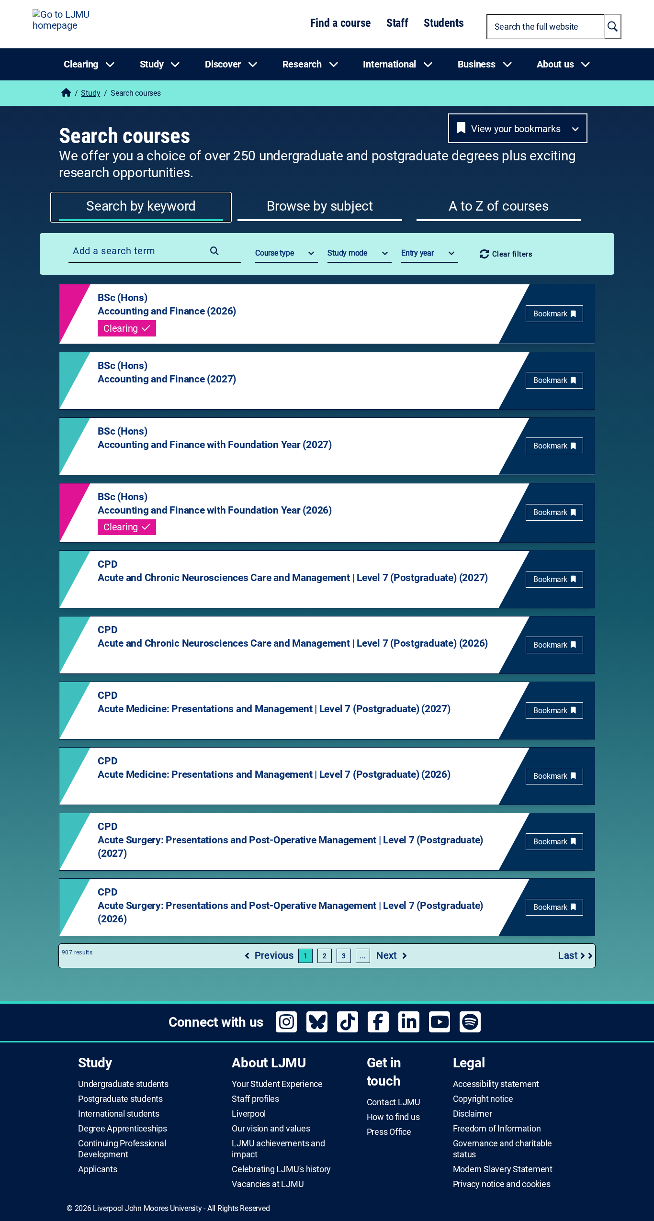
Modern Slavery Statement (503, 1169)
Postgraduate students (120, 1099)
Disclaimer (472, 1114)
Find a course (340, 23)
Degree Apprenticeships (122, 1128)
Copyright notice (483, 1099)
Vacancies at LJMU (268, 1184)
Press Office (389, 1132)
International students (118, 1114)
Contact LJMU (393, 1102)
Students (443, 23)
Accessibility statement (496, 1084)
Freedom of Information (497, 1128)
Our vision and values (271, 1128)
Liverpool (249, 1114)
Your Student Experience (277, 1084)
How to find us (393, 1117)
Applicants (97, 1169)
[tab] (141, 207)
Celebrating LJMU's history (281, 1169)
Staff (397, 23)
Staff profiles (255, 1099)
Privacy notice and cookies (502, 1184)
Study (90, 93)
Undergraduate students (123, 1084)
